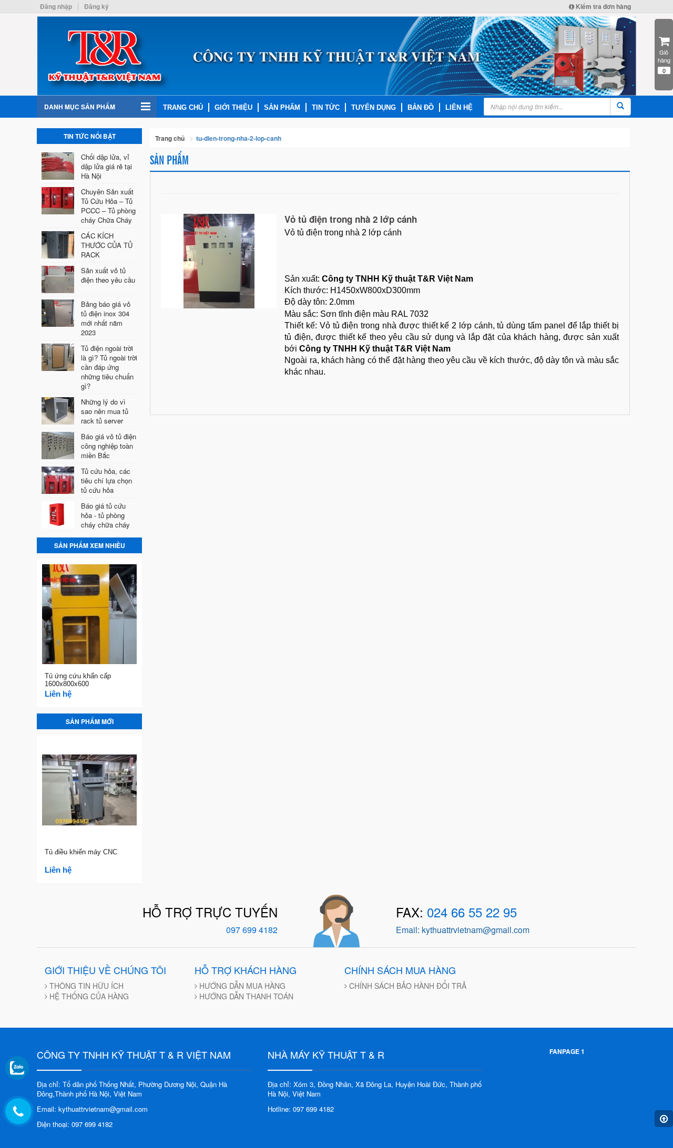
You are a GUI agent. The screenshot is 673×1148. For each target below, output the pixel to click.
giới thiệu (233, 107)
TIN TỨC (326, 107)
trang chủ (183, 107)
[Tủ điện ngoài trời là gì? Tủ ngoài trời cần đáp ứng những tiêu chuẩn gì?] (59, 357)
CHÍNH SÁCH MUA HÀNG (400, 970)
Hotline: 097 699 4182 (301, 1109)
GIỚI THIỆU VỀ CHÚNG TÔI (105, 970)
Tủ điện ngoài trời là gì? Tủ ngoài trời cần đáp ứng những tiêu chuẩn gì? (109, 367)
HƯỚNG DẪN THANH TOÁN (245, 996)
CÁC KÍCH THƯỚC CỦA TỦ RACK (106, 245)
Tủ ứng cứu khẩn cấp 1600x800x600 (78, 680)
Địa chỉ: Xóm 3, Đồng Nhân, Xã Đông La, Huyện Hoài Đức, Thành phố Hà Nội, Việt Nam (375, 1089)
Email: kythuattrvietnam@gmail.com (92, 1109)
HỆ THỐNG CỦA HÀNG (88, 996)
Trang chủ (170, 138)
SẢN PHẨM (282, 107)
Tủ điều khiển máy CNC (81, 852)
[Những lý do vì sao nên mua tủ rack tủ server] (59, 411)
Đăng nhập (56, 6)
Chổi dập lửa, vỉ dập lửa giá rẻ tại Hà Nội (106, 166)
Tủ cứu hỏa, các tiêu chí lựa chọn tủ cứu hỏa (106, 480)
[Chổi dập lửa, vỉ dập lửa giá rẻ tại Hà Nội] (59, 166)
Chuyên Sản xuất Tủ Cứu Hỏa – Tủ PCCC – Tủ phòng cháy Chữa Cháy (108, 206)
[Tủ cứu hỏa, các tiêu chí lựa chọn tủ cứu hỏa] (59, 480)
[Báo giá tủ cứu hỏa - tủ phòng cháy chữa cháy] (59, 515)
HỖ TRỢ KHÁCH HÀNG (246, 970)
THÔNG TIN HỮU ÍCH (85, 985)
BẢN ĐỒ (420, 107)
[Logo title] (336, 56)
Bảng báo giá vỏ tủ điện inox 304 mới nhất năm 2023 (105, 318)
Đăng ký (96, 6)
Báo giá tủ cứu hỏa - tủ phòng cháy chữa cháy (105, 515)
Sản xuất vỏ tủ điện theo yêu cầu (108, 275)
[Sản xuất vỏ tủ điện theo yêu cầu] (59, 279)
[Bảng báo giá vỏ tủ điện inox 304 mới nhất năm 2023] (59, 313)
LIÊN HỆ (459, 107)
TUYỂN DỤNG (373, 107)
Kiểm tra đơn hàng (602, 6)
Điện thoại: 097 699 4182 (75, 1124)
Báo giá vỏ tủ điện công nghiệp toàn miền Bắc (108, 445)
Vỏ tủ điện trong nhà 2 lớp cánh (350, 219)
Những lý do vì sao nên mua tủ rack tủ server (104, 411)
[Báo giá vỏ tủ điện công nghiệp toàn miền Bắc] (59, 445)
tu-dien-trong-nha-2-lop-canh (238, 138)
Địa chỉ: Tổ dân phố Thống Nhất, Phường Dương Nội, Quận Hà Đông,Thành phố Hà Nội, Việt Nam (132, 1089)
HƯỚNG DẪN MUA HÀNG (241, 985)
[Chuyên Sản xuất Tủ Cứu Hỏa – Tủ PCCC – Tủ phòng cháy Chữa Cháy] (59, 200)
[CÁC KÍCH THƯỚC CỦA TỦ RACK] (59, 244)
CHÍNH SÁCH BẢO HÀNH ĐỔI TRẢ (406, 985)
